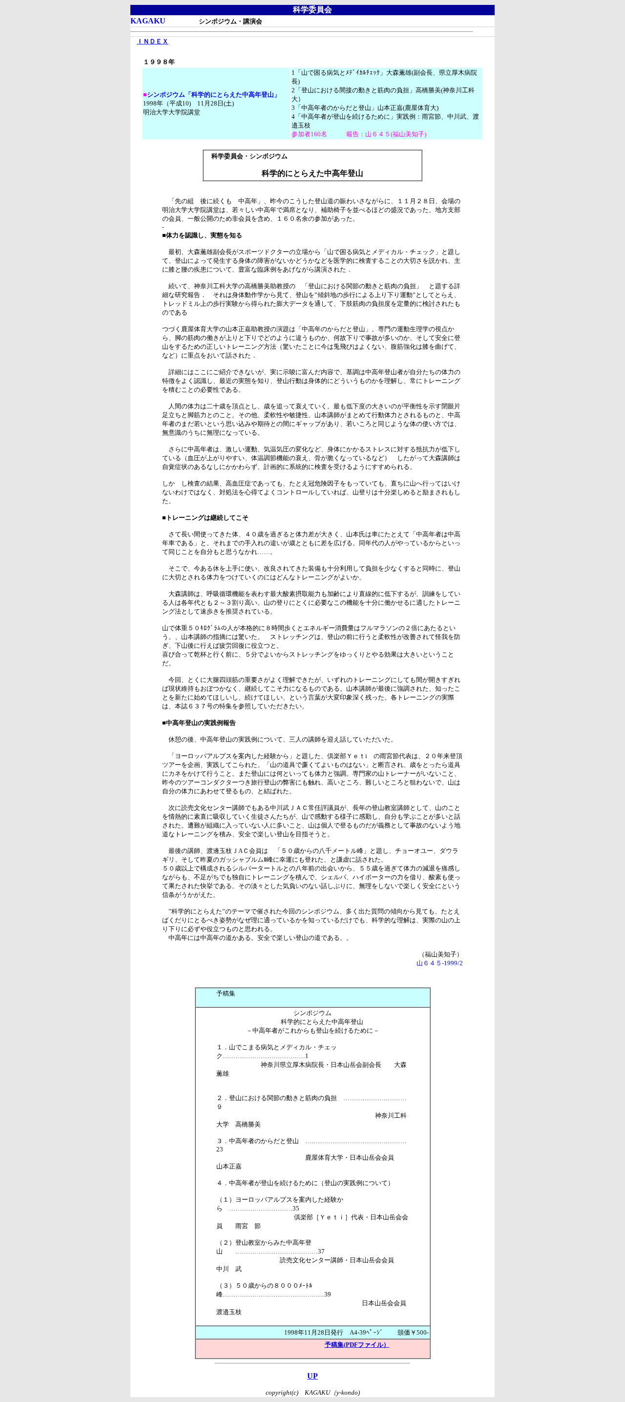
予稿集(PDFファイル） (357, 1344)
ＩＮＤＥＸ (152, 41)
